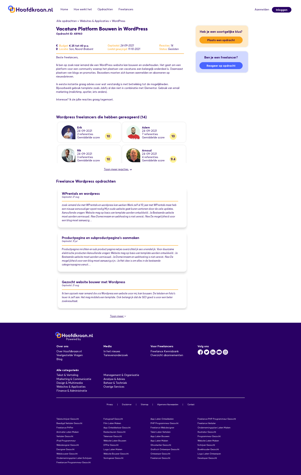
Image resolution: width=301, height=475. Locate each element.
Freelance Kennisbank (164, 351)
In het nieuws (111, 351)
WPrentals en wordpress (81, 194)
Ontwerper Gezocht (160, 453)
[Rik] (68, 155)
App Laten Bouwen (159, 436)
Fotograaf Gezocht (113, 419)
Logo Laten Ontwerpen (209, 453)
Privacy (110, 404)
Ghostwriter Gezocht (160, 445)
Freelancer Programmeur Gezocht (73, 462)
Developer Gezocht (207, 458)
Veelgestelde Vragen (69, 355)
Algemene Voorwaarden (167, 404)
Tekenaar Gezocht (112, 436)
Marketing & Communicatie (73, 379)
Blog (59, 359)
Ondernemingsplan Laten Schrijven (74, 458)
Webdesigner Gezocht (67, 445)
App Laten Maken (159, 440)
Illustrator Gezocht (207, 432)
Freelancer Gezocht (160, 458)
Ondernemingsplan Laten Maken (214, 427)
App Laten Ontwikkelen (162, 419)
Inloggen (281, 9)
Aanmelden (262, 9)
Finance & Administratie (71, 390)
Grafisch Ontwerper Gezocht (164, 449)
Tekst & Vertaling (67, 375)
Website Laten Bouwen (114, 440)
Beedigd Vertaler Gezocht (69, 423)
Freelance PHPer (64, 427)
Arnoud (147, 150)
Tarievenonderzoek (115, 355)
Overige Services (113, 386)
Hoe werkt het (83, 9)
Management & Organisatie (121, 375)
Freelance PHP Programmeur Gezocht (217, 419)
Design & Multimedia (69, 382)
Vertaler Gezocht (64, 436)
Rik (79, 150)
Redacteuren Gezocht (114, 432)
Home (64, 9)
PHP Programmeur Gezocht (164, 423)
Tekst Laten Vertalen (160, 432)
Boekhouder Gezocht (208, 449)
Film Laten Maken (112, 423)
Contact (190, 404)
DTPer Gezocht (110, 445)
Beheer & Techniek (115, 382)
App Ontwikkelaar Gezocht (116, 427)
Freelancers (125, 9)
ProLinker (88, 339)
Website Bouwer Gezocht (116, 453)
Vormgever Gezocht (113, 458)
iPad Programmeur (66, 440)
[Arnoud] (133, 155)
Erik (79, 127)
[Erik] (68, 132)
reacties (87, 99)
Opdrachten (105, 9)
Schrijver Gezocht (206, 445)
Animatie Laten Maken (67, 432)
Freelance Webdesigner (162, 427)
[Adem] (133, 132)
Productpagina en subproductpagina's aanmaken (100, 238)
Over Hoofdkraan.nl (69, 351)
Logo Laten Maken (112, 449)
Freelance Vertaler (207, 423)
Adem (146, 127)
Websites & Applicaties (71, 386)
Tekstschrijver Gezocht (67, 419)
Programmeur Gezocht (209, 436)
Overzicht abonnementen (166, 355)
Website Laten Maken (208, 440)
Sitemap (144, 404)
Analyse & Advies (114, 379)
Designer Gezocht (65, 449)
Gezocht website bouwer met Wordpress (93, 282)
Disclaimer (127, 404)
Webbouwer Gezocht (67, 453)
